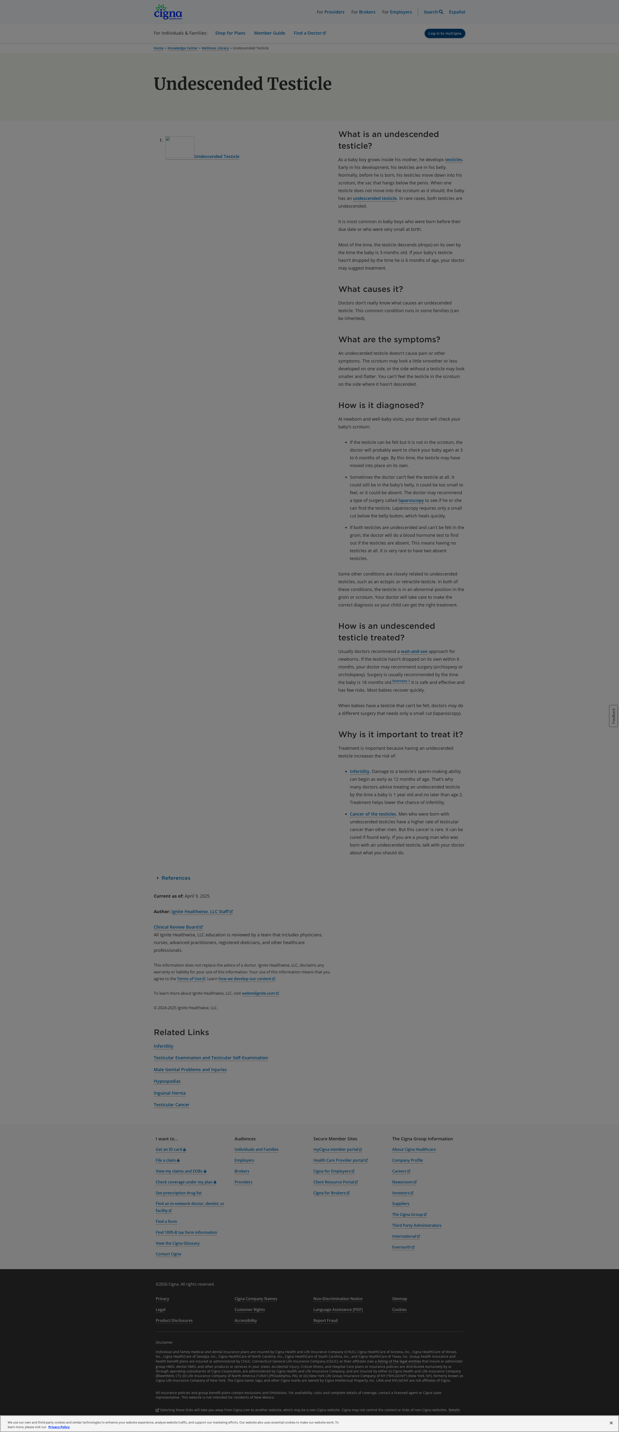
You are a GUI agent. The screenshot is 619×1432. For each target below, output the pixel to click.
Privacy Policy (59, 1427)
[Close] (611, 1423)
